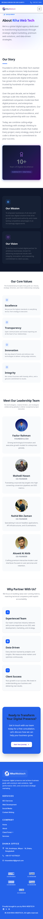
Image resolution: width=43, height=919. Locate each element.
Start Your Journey (20, 744)
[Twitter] (6, 909)
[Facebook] (9, 909)
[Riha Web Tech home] (9, 9)
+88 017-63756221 (12, 856)
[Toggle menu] (39, 9)
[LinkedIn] (3, 909)
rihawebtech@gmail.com (14, 861)
